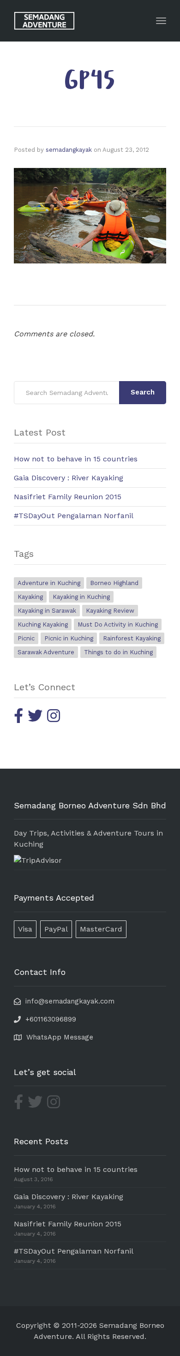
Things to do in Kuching (118, 652)
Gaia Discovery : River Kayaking (68, 477)
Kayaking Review (110, 610)
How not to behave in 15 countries (76, 458)
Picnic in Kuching (68, 638)
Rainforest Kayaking (132, 638)
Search (143, 392)
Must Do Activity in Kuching (118, 624)
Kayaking (30, 596)
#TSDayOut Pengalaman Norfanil (73, 515)
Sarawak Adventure (46, 652)
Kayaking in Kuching (81, 596)
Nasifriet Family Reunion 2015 (67, 496)
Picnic (26, 638)
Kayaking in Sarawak (47, 610)
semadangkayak (69, 149)
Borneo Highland (114, 582)
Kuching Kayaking (43, 624)
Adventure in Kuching (49, 582)
